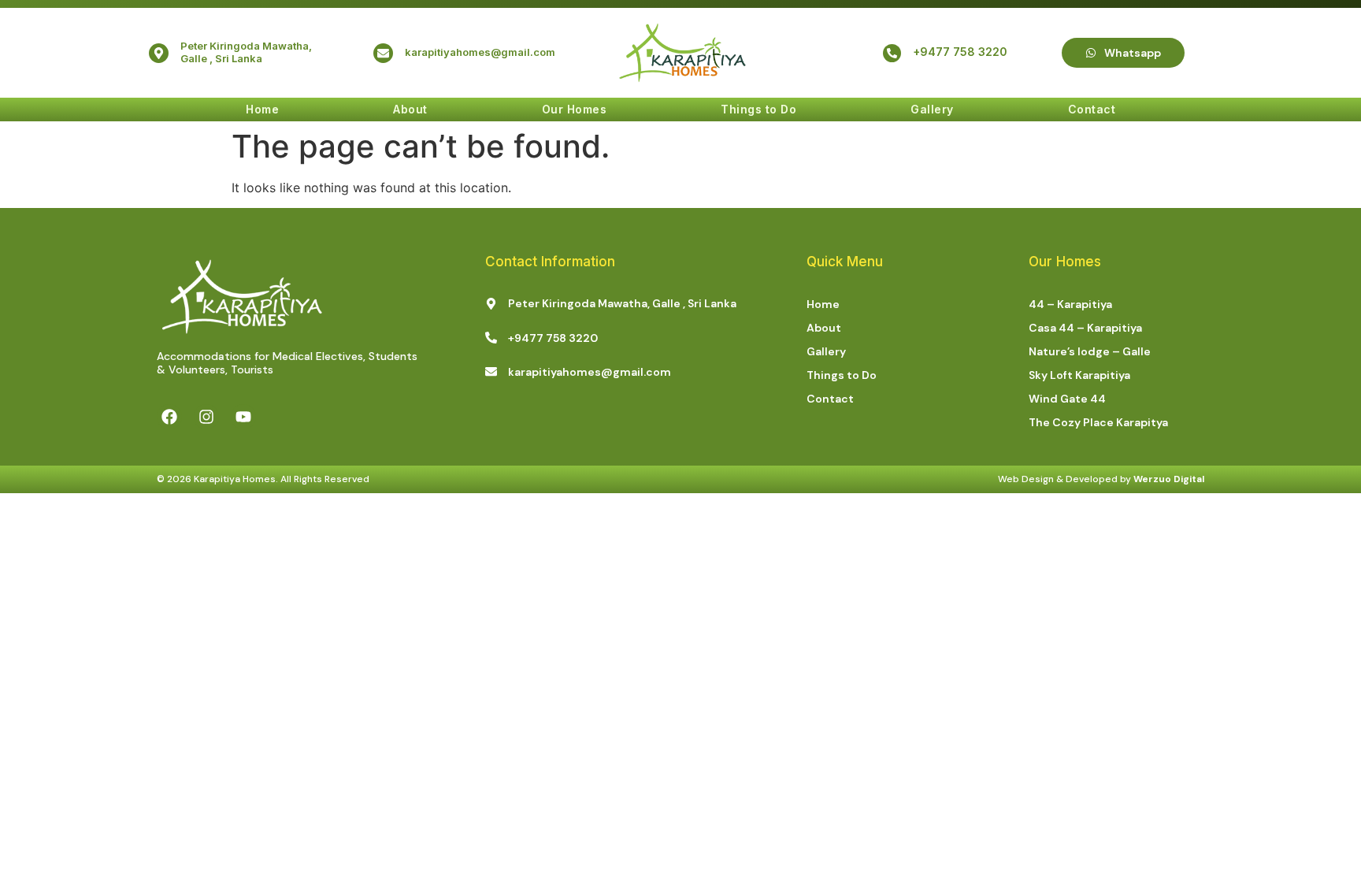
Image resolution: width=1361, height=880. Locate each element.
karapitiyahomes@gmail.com (480, 52)
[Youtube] (243, 416)
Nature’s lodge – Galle (1090, 351)
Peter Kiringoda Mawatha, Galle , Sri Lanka (246, 52)
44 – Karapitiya (1070, 304)
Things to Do (758, 109)
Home (262, 109)
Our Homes (574, 109)
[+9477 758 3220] (892, 53)
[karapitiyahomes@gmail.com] (383, 53)
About (410, 109)
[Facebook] (169, 416)
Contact (1092, 109)
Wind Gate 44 (1067, 399)
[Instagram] (206, 416)
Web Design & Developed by (1101, 479)
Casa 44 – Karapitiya (1085, 328)
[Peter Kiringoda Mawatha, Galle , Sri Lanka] (159, 53)
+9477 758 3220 (960, 51)
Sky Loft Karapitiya (1079, 375)
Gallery (932, 109)
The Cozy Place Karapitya (1098, 422)
